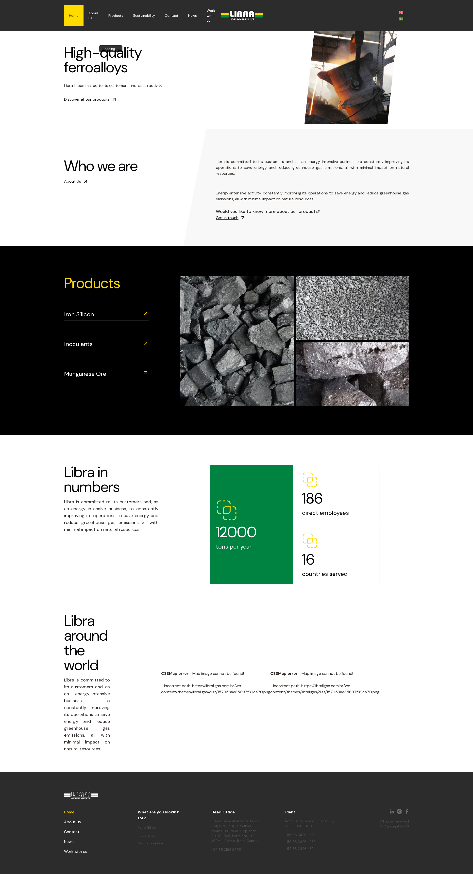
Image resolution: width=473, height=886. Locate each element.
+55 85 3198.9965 (226, 849)
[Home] (242, 15)
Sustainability (144, 15)
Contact (171, 15)
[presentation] (229, 122)
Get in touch (227, 217)
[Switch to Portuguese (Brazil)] (401, 19)
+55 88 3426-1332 (300, 835)
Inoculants (78, 344)
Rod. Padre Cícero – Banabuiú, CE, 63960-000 (309, 823)
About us (72, 821)
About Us (72, 181)
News (192, 15)
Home (74, 15)
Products (115, 15)
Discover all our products (87, 99)
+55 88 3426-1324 (300, 848)
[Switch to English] (401, 12)
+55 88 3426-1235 (300, 841)
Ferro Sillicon (148, 827)
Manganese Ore (85, 374)
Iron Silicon (79, 314)
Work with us (211, 15)
